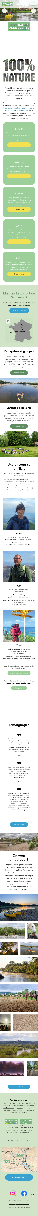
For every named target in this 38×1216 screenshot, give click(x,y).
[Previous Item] (4, 10)
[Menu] (33, 4)
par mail (20, 1108)
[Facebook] (24, 1193)
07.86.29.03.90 (13, 1132)
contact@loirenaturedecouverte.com (19, 1141)
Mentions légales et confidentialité (19, 1204)
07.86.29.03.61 (27, 1132)
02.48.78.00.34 (13, 1130)
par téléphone (8, 1108)
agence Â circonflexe (23, 1207)
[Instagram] (13, 1193)
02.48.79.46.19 (27, 1130)
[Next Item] (33, 10)
